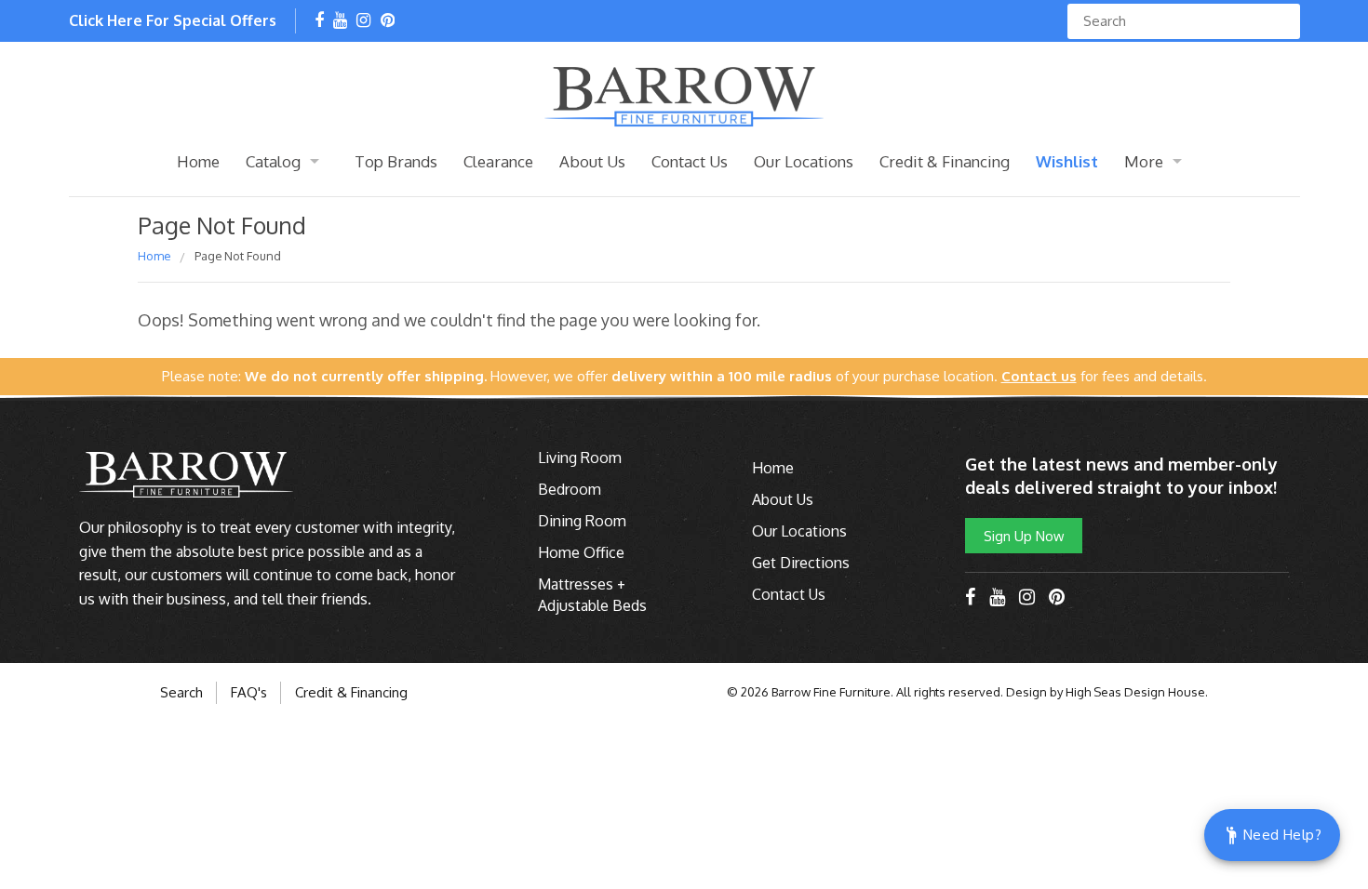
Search (181, 692)
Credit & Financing (944, 161)
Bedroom (569, 489)
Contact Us (689, 161)
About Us (592, 161)
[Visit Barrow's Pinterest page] (388, 21)
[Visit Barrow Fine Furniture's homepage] (684, 95)
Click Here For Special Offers (172, 20)
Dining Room (582, 520)
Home (198, 161)
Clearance (498, 161)
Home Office (581, 552)
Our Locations (803, 161)
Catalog (273, 161)
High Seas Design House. (1137, 691)
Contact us (1039, 376)
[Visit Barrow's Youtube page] (340, 21)
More (1143, 161)
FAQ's (249, 692)
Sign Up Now (1024, 535)
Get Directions (801, 562)
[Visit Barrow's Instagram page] (363, 21)
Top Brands (396, 161)
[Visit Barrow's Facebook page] (319, 21)
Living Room (580, 457)
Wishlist (1067, 161)
